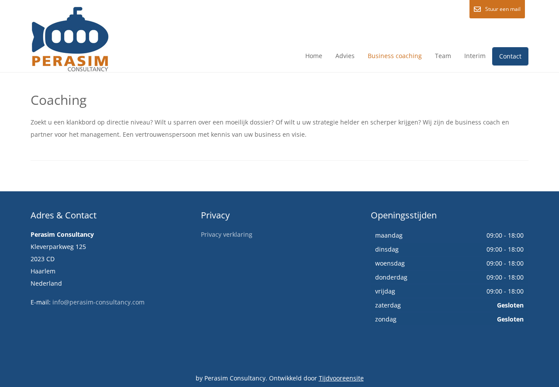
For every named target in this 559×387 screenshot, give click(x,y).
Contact (510, 56)
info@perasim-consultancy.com (98, 302)
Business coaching (395, 56)
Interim (475, 56)
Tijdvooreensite (341, 378)
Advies (345, 56)
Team (443, 56)
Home (313, 56)
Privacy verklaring (226, 234)
